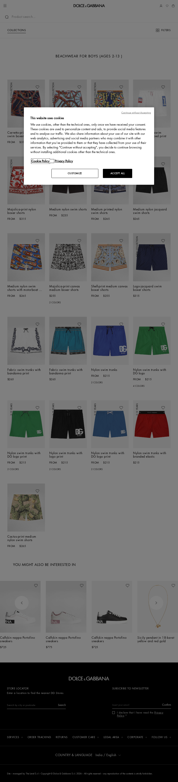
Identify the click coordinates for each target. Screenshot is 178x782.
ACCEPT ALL (117, 173)
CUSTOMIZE (75, 173)
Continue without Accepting (136, 112)
